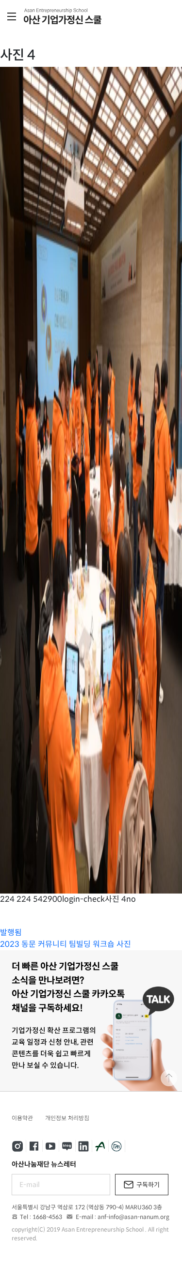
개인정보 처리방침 (67, 1118)
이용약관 (22, 1118)
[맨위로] (169, 1078)
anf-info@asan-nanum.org (133, 1216)
